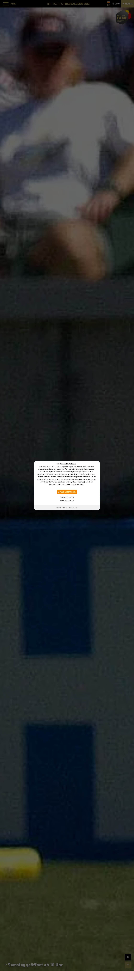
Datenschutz (61, 508)
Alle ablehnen (67, 501)
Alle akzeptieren (67, 492)
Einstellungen (67, 497)
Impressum (73, 508)
